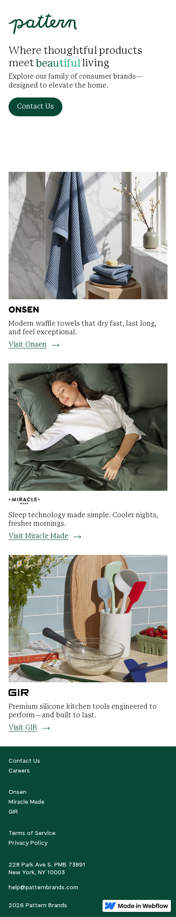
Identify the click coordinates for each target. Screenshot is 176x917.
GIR (13, 811)
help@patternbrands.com (43, 887)
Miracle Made (26, 801)
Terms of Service (32, 832)
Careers (19, 770)
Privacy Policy (28, 842)
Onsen (17, 791)
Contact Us (24, 760)
